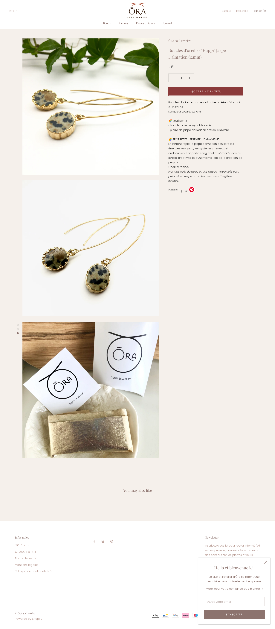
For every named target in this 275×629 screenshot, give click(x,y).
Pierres (123, 23)
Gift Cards (22, 545)
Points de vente (25, 558)
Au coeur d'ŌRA (25, 552)
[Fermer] (266, 562)
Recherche (242, 10)
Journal (167, 23)
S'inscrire (234, 614)
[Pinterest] (111, 541)
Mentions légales (26, 565)
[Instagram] (103, 541)
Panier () (260, 10)
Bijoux (107, 23)
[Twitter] (186, 191)
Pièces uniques (145, 23)
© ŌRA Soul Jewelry (25, 613)
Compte (226, 10)
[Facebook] (181, 191)
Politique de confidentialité (33, 571)
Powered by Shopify (28, 619)
